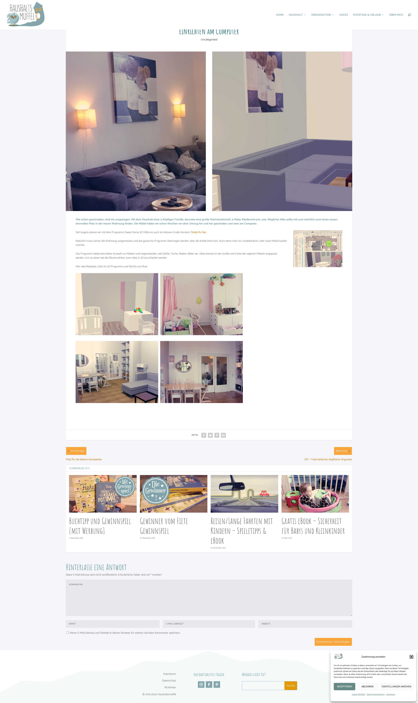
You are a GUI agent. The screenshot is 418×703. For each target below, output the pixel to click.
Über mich (396, 15)
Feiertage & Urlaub (367, 15)
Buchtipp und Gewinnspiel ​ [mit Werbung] (100, 526)
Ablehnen (368, 687)
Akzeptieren (344, 687)
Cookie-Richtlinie (358, 694)
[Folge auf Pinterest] (217, 684)
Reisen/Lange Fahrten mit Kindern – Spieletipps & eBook (242, 530)
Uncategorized (209, 39)
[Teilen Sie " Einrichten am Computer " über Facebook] (204, 435)
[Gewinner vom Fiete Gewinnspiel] (174, 494)
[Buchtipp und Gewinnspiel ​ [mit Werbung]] (103, 494)
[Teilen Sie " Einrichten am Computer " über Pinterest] (217, 435)
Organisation (321, 15)
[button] (411, 657)
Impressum (390, 694)
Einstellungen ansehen (396, 687)
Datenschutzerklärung (376, 694)
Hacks (343, 15)
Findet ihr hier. (199, 232)
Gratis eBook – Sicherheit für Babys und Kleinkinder (313, 526)
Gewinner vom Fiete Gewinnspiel (164, 526)
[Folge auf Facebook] (209, 684)
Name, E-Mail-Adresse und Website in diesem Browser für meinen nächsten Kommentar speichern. (125, 633)
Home (280, 15)
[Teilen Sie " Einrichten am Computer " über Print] (223, 435)
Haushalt (296, 15)
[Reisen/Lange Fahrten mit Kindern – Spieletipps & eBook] (244, 494)
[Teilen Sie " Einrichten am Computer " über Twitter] (210, 435)
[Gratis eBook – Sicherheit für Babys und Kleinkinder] (315, 494)
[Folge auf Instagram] (201, 684)
